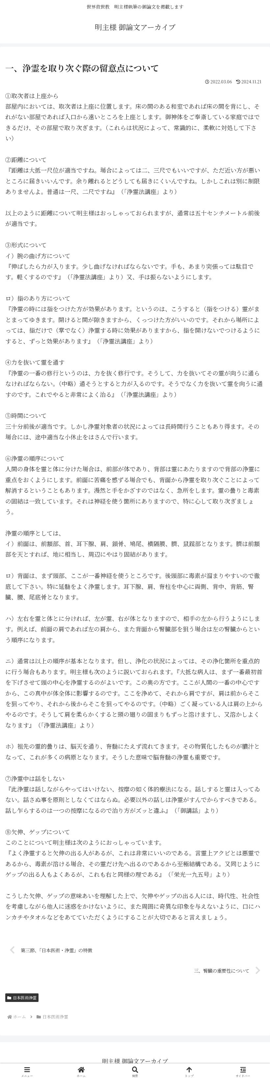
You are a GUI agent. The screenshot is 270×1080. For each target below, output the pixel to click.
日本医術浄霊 (25, 997)
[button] (250, 944)
